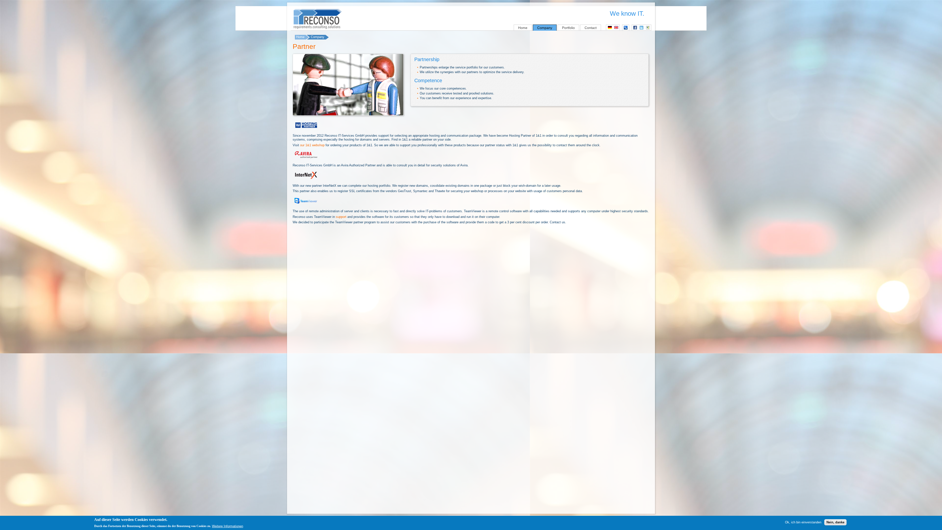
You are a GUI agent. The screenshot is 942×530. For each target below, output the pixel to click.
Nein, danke (835, 522)
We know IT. (627, 13)
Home (522, 28)
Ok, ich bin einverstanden (803, 522)
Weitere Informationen (227, 526)
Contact (591, 28)
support (341, 217)
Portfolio (568, 28)
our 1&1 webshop (312, 145)
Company (544, 28)
